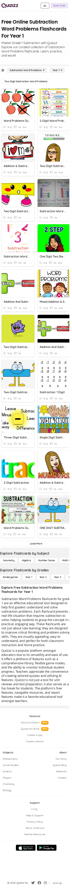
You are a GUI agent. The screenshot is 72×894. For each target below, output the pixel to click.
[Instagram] (45, 883)
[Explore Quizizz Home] (9, 5)
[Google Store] (46, 848)
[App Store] (25, 848)
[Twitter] (33, 883)
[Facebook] (39, 883)
